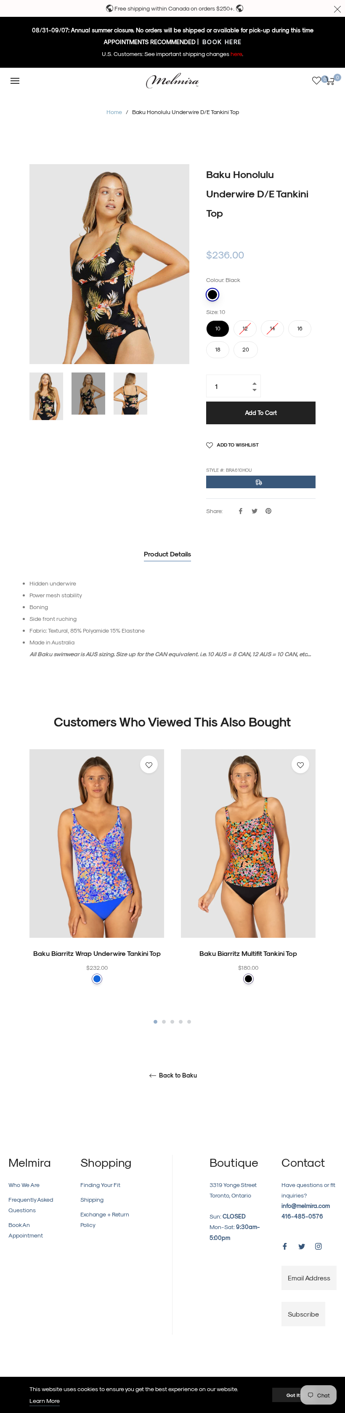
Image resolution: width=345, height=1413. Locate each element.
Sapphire (97, 979)
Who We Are (24, 1184)
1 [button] (155, 1022)
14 (273, 325)
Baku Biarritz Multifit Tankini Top (248, 953)
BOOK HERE (221, 41)
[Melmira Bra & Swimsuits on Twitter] (301, 1245)
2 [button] (164, 1022)
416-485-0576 (302, 1216)
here (236, 53)
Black (212, 294)
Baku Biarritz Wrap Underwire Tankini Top (97, 953)
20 (245, 346)
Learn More (44, 1400)
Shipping (92, 1199)
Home (114, 111)
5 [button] (189, 1022)
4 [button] (181, 1022)
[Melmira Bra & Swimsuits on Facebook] (284, 1245)
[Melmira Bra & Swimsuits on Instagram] (318, 1245)
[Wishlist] (316, 80)
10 (218, 325)
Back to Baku (177, 1075)
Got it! (294, 1395)
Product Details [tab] (167, 554)
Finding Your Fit (100, 1184)
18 (218, 346)
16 (300, 325)
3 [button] (172, 1022)
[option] (96, 883)
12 (245, 325)
